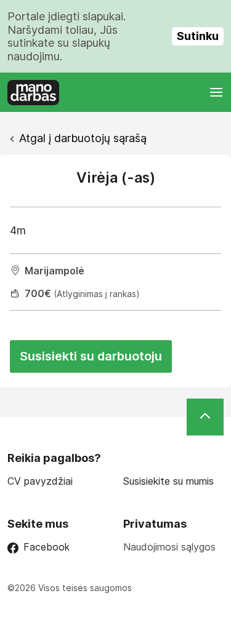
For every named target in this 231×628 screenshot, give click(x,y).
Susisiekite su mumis (168, 481)
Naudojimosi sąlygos (169, 547)
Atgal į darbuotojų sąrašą (83, 138)
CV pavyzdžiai (40, 481)
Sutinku (198, 36)
